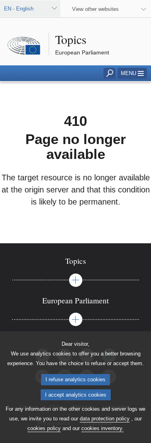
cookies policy (44, 428)
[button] (132, 73)
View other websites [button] (95, 9)
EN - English (18, 9)
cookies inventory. (102, 428)
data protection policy (105, 419)
